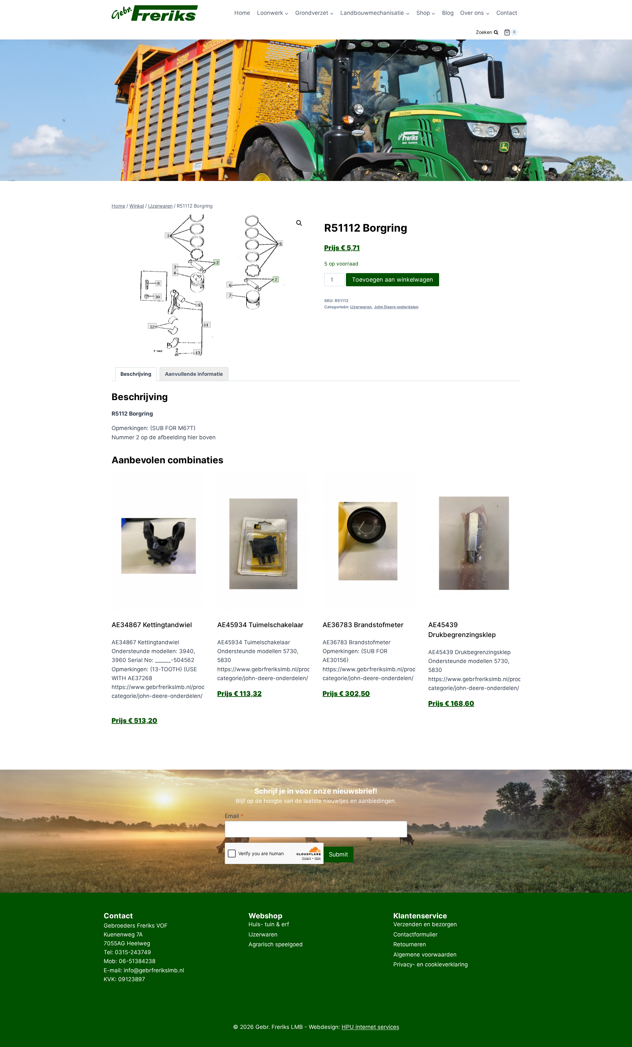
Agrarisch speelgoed (276, 944)
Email (234, 816)
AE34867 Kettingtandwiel (152, 625)
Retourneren (409, 944)
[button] (299, 223)
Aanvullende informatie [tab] (194, 374)
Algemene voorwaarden (425, 954)
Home (242, 13)
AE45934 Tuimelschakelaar (260, 625)
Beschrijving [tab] (135, 374)
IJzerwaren (361, 306)
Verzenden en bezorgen (425, 924)
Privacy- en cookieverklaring (430, 964)
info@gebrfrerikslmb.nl (154, 970)
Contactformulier (415, 934)
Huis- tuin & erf (269, 924)
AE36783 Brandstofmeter (363, 625)
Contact (506, 13)
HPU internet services (370, 1027)
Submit (338, 854)
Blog (448, 13)
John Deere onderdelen (396, 306)
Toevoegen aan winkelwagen (392, 279)
